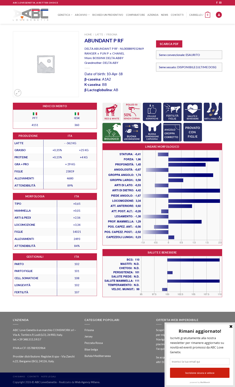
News (164, 14)
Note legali (48, 376)
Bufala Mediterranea (97, 355)
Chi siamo (19, 376)
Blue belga (91, 349)
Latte (99, 34)
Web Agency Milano (87, 382)
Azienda (152, 14)
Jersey (88, 336)
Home (88, 34)
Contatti (177, 14)
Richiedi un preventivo (107, 14)
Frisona (111, 34)
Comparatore (135, 14)
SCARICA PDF (169, 43)
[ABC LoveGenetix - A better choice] (30, 15)
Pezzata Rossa (93, 342)
